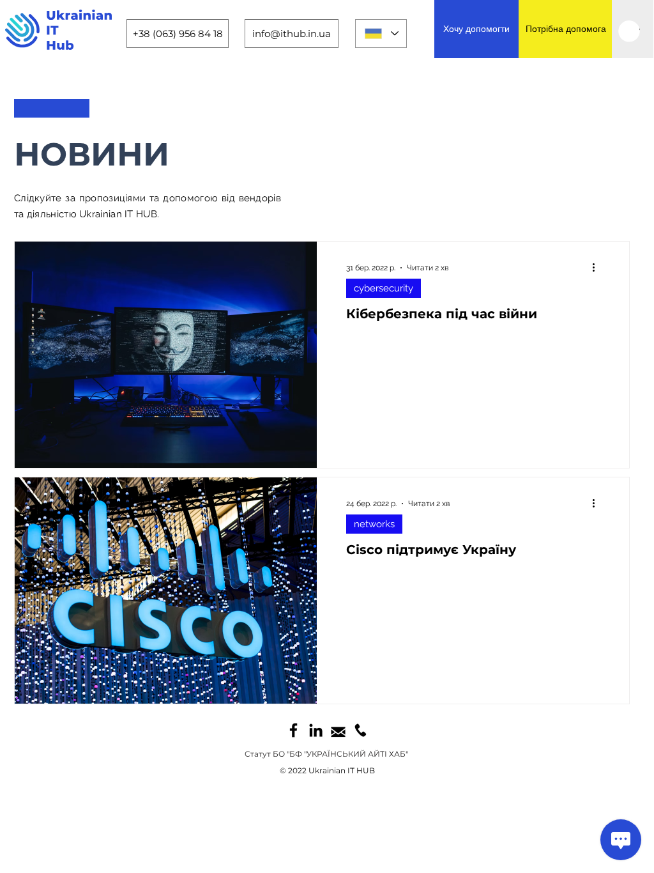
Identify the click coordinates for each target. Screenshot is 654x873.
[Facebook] (293, 730)
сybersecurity (383, 288)
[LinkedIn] (316, 730)
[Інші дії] (597, 267)
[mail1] (338, 730)
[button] (629, 31)
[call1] (360, 730)
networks (374, 524)
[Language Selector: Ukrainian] (381, 33)
